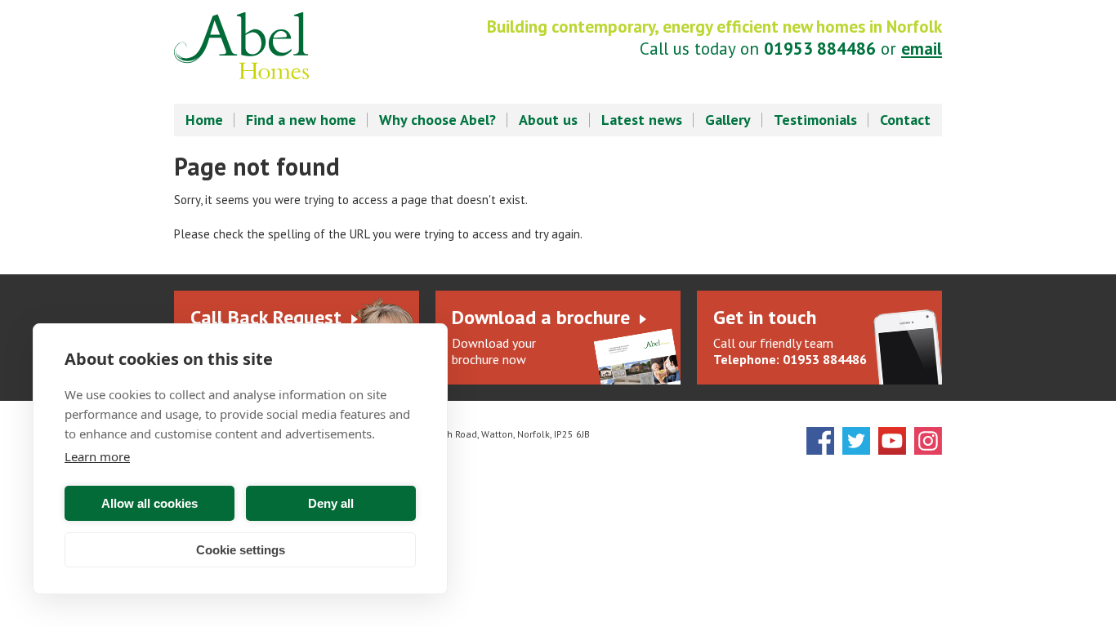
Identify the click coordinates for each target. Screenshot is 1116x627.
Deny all (331, 503)
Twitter (856, 441)
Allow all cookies (149, 503)
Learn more (97, 456)
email (921, 49)
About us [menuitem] (548, 119)
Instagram (928, 441)
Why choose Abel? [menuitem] (437, 119)
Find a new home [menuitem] (301, 119)
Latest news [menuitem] (641, 119)
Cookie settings (240, 550)
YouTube (892, 441)
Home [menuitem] (204, 119)
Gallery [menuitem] (728, 119)
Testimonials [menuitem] (815, 119)
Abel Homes (241, 45)
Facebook (820, 441)
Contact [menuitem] (905, 119)
